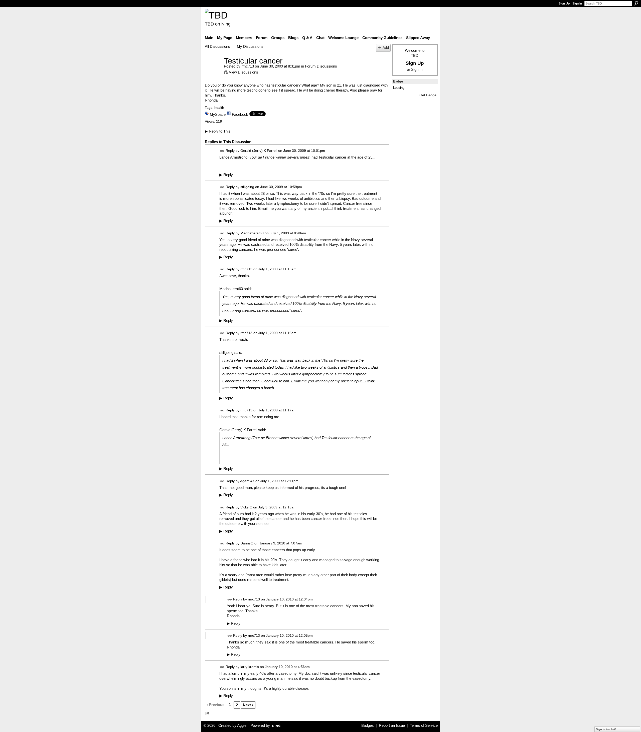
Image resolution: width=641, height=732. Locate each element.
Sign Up (564, 3)
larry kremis (249, 667)
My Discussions (250, 46)
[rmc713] (213, 70)
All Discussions (217, 46)
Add (386, 48)
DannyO (246, 543)
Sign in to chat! (606, 729)
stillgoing (247, 187)
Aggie (241, 725)
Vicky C (246, 507)
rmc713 (247, 66)
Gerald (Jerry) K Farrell (258, 151)
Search (636, 3)
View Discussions (243, 72)
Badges (367, 725)
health (219, 108)
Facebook (240, 114)
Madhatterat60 (252, 233)
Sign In (577, 3)
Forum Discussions (321, 66)
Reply (226, 175)
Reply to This (217, 131)
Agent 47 (247, 481)
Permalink (222, 151)
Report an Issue (392, 725)
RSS (207, 713)
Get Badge (427, 95)
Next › (248, 705)
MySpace (218, 114)
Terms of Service (424, 725)
